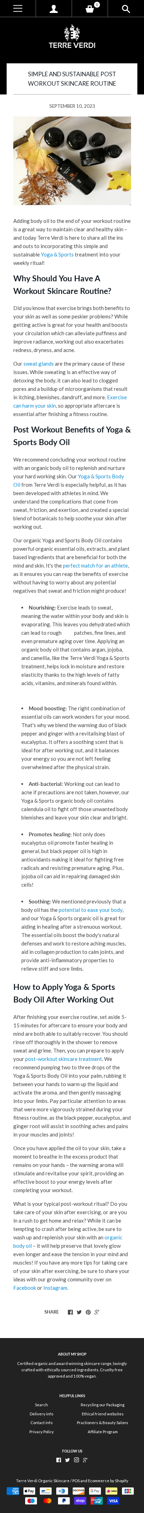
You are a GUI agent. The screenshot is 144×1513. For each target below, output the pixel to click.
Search (41, 1404)
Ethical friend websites (103, 1414)
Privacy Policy (41, 1431)
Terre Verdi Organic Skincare (43, 1480)
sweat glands (38, 363)
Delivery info (41, 1414)
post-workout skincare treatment (63, 1059)
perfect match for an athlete (95, 565)
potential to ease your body (90, 910)
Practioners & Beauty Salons (102, 1422)
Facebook (24, 1288)
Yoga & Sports (57, 254)
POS (76, 1480)
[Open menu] (18, 9)
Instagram (55, 1288)
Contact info (41, 1422)
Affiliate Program (103, 1431)
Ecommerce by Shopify (108, 1480)
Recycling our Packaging (102, 1404)
